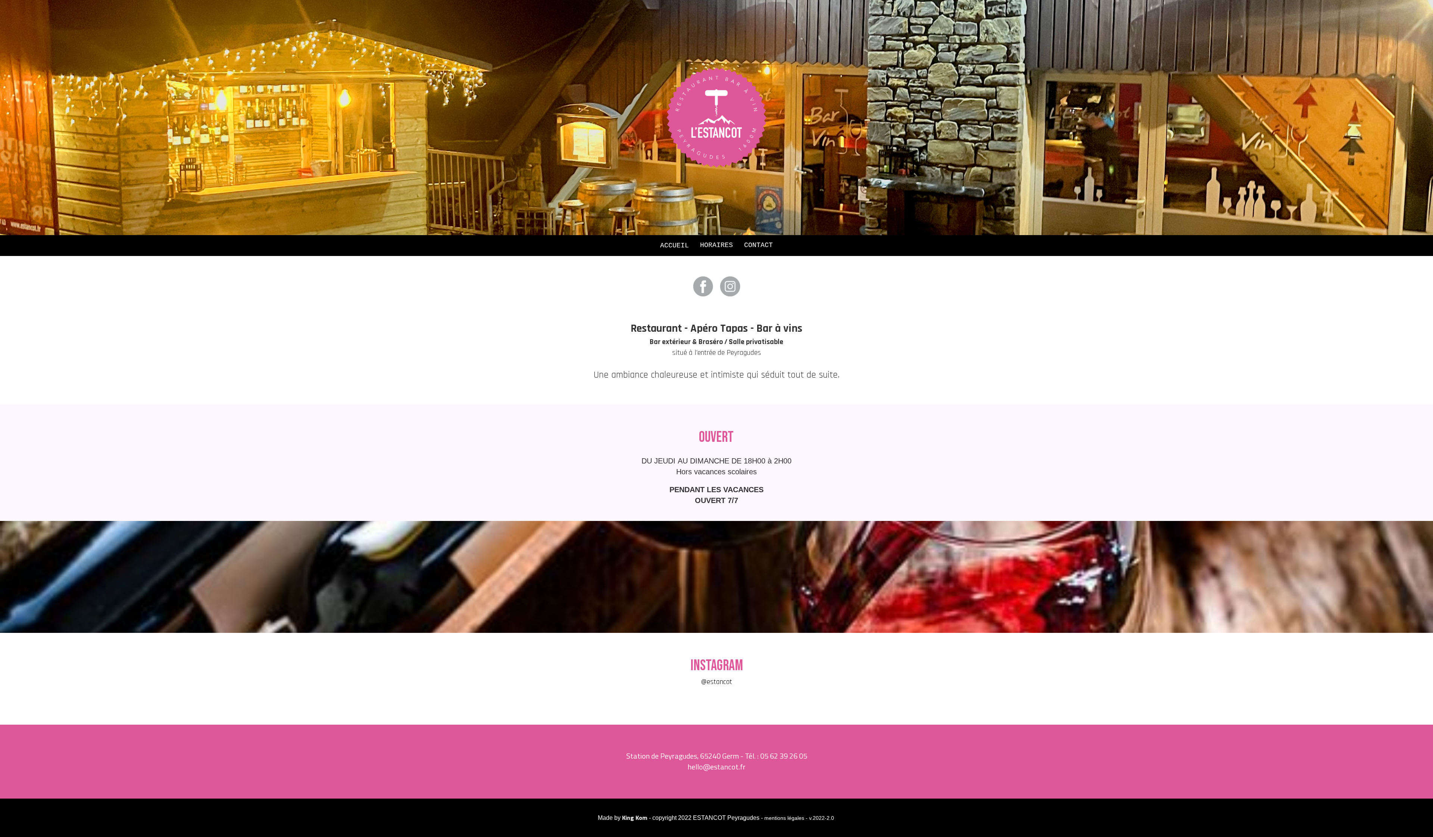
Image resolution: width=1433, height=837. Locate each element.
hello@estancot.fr (717, 766)
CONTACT (758, 245)
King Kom (634, 817)
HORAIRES (716, 245)
